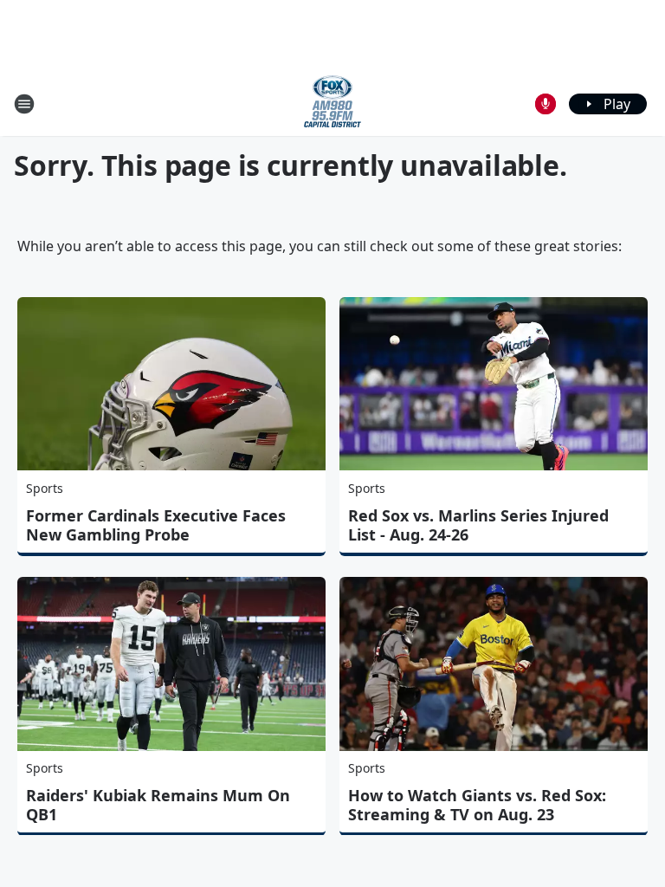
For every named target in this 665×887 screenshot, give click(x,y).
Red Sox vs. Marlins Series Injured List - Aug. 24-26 (478, 525)
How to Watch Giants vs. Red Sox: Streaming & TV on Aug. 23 (477, 805)
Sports (44, 488)
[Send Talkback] (545, 104)
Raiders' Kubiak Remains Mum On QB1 (158, 805)
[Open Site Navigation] (24, 104)
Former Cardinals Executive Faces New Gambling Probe (156, 525)
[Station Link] (332, 103)
